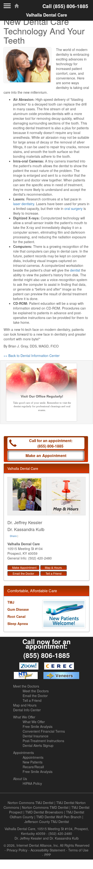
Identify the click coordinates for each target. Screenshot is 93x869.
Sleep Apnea (17, 623)
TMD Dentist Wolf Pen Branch (58, 816)
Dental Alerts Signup (38, 745)
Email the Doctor (23, 573)
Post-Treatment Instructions (43, 740)
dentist (75, 270)
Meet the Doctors (26, 686)
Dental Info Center (27, 709)
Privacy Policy (17, 850)
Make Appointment (24, 567)
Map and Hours (24, 705)
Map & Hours (53, 567)
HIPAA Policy (32, 783)
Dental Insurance (35, 736)
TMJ (10, 602)
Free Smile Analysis (37, 726)
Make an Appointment (46, 455)
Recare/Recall (33, 766)
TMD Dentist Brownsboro (44, 812)
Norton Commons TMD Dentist (45, 807)
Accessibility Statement (48, 850)
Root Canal (16, 616)
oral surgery (73, 208)
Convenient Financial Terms (44, 731)
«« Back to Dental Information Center (32, 355)
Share (13, 536)
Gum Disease (18, 609)
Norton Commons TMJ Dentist (30, 802)
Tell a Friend (54, 573)
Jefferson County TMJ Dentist (46, 821)
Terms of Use (78, 850)
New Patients (32, 762)
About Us (20, 778)
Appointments (23, 752)
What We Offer (24, 717)
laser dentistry (23, 203)
